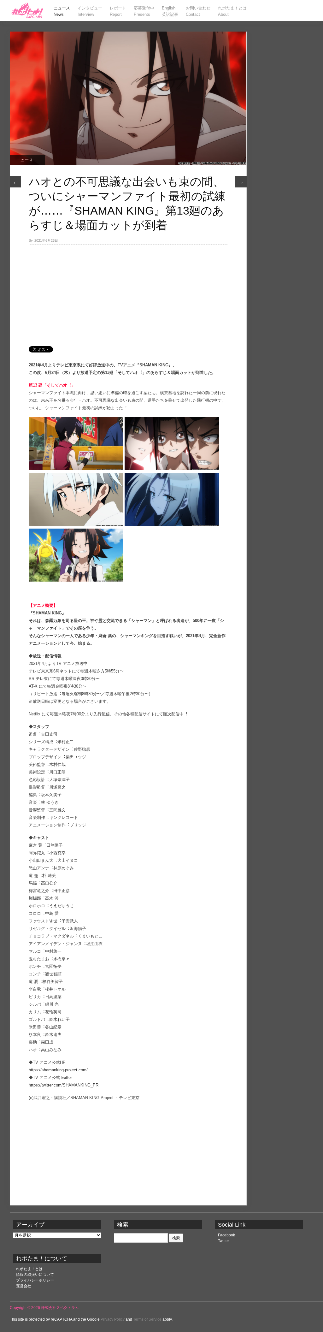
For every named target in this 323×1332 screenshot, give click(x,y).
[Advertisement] (128, 292)
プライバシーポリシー (35, 1280)
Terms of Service (147, 1319)
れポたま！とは (29, 1269)
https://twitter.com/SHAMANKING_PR (63, 1085)
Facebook (226, 1235)
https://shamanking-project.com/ (58, 1070)
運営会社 (23, 1286)
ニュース (24, 159)
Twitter (223, 1241)
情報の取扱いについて (35, 1274)
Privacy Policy (113, 1319)
